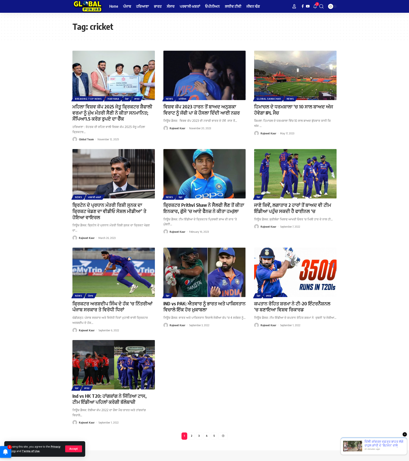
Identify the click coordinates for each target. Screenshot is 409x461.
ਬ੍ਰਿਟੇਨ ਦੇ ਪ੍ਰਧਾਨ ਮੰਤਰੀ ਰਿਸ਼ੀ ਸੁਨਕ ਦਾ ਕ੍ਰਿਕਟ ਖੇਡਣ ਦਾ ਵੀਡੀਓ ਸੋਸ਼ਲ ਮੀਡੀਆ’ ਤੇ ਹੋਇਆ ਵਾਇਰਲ (109, 211)
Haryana (113, 99)
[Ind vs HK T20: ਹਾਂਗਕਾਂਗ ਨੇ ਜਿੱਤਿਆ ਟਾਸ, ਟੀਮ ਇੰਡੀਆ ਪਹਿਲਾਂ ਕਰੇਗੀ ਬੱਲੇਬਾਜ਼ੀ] (113, 364)
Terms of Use (31, 451)
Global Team (86, 139)
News (169, 99)
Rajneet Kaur (177, 128)
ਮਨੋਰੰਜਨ (182, 99)
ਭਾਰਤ (136, 99)
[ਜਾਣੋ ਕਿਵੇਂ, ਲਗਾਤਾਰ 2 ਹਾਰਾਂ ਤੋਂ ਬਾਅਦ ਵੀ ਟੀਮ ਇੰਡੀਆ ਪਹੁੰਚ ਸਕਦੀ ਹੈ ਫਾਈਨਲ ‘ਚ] (295, 173)
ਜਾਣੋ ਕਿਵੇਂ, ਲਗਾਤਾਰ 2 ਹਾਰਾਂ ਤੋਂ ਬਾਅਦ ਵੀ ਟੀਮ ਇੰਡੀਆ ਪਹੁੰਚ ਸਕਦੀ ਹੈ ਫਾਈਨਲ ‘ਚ (292, 208)
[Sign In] (294, 6)
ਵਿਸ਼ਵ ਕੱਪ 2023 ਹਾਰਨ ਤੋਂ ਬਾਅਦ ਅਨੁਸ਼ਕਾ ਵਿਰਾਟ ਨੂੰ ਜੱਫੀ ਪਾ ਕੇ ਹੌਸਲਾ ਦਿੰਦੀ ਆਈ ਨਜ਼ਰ (201, 109)
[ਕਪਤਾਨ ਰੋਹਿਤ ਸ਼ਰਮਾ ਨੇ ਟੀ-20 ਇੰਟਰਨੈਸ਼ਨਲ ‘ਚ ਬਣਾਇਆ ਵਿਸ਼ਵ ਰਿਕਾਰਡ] (295, 272)
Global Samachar (269, 99)
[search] (321, 6)
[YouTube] (308, 6)
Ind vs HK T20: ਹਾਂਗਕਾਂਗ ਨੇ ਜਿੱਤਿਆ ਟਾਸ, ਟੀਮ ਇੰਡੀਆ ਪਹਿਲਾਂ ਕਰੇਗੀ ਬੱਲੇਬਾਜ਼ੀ (109, 399)
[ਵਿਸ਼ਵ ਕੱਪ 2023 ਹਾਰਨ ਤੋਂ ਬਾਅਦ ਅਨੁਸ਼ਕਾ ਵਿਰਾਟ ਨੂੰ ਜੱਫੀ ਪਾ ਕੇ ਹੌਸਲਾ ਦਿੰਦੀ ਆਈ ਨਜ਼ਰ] (204, 75)
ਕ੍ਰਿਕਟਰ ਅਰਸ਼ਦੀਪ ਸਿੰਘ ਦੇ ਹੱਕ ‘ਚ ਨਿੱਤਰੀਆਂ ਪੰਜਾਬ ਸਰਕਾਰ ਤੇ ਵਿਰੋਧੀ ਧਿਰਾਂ (112, 306)
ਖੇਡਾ (127, 99)
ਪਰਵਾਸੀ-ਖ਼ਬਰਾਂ (94, 197)
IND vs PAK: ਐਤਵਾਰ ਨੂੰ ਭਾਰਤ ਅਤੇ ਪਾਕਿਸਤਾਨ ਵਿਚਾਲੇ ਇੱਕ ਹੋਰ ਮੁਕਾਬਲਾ (204, 306)
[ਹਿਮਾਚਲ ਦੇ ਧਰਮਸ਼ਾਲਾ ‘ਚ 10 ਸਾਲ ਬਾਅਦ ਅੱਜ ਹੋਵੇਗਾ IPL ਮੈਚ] (295, 75)
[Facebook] (303, 6)
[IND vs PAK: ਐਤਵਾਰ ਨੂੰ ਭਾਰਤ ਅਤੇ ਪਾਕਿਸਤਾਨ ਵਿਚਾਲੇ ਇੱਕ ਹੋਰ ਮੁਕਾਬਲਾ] (204, 272)
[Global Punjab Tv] (87, 6)
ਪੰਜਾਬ (90, 295)
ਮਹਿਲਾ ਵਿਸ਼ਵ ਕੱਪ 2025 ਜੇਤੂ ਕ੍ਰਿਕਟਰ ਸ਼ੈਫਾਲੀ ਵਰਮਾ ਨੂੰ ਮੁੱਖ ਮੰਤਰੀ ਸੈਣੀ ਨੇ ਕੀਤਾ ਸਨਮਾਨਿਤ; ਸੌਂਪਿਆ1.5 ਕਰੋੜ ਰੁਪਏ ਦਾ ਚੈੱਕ (112, 112)
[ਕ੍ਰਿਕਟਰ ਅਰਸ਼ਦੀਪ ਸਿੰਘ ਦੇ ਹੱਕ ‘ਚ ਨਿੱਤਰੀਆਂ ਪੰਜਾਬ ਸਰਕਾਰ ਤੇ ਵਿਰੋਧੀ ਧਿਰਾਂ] (113, 272)
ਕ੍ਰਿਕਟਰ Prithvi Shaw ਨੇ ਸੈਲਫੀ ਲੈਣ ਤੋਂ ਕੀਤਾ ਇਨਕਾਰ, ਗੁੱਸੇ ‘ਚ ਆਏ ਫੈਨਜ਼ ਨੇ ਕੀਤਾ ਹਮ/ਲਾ (203, 208)
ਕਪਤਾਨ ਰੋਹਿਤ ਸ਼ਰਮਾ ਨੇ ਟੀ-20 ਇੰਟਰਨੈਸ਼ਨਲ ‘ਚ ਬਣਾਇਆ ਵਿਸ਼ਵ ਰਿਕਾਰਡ (292, 306)
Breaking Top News (88, 99)
